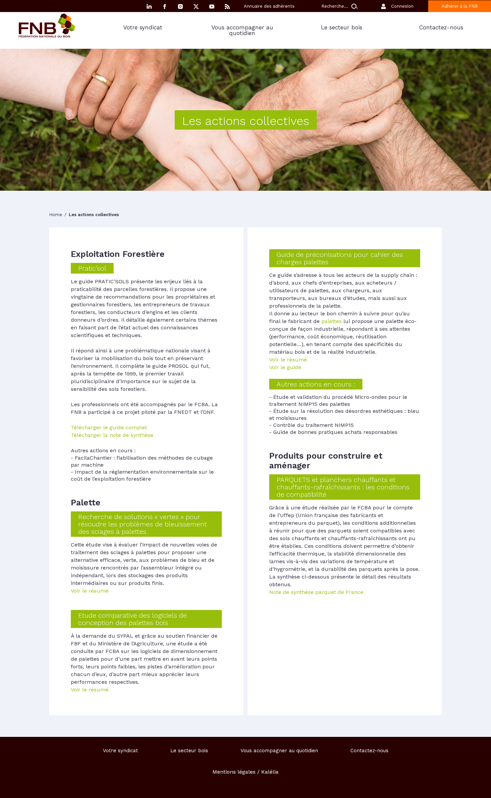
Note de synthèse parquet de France (316, 592)
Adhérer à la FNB (460, 6)
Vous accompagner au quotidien (242, 30)
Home (56, 214)
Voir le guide (285, 367)
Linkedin (149, 6)
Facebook (165, 6)
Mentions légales (234, 772)
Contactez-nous (441, 27)
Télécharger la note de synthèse (112, 435)
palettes (331, 321)
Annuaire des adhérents (269, 6)
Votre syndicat (142, 27)
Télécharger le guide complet (109, 427)
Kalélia (270, 772)
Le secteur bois (341, 27)
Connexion (402, 6)
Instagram (180, 6)
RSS (227, 6)
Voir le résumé (90, 591)
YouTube (212, 6)
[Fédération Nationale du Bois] (47, 35)
